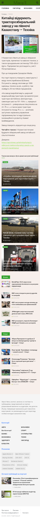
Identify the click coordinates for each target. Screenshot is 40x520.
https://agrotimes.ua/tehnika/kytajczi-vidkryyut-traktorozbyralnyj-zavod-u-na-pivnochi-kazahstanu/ (18, 145)
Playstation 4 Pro (8, 465)
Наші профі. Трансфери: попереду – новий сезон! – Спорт (24, 351)
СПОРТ (23, 430)
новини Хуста (20, 468)
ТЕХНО (10, 14)
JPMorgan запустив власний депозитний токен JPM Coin (23, 312)
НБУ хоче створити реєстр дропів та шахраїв (24, 294)
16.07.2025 (16, 366)
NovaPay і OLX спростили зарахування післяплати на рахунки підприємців (25, 284)
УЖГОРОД (16, 8)
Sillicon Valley (22, 465)
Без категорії (6, 430)
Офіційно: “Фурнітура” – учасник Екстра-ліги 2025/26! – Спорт (24, 380)
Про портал (5, 510)
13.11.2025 (15, 316)
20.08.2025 (16, 325)
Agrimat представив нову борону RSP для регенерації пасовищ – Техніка (19, 208)
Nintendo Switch (17, 461)
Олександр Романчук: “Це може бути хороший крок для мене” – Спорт (23, 361)
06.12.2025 (7, 240)
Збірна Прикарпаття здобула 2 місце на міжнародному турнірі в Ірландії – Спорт (24, 341)
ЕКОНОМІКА (6, 437)
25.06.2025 (16, 307)
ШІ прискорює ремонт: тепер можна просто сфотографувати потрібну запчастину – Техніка (18, 263)
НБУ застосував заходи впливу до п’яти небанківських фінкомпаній (25, 303)
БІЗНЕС (4, 434)
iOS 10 (27, 457)
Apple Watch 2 (8, 454)
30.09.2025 (16, 289)
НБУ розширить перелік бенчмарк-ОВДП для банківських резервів (25, 322)
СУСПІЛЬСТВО (26, 434)
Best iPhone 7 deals (22, 454)
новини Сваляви (8, 468)
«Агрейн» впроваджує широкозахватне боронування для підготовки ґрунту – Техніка (20, 178)
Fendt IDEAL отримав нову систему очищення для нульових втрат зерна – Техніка (20, 235)
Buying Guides (8, 457)
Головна (4, 14)
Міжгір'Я (20, 2)
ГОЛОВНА (5, 8)
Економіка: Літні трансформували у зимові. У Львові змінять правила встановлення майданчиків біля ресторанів (25, 481)
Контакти (25, 513)
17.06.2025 (16, 355)
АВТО (4, 427)
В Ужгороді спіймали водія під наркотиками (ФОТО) (24, 493)
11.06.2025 (16, 384)
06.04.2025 (16, 345)
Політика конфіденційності (10, 513)
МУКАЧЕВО (28, 8)
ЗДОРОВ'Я (5, 440)
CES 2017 (19, 457)
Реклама (15, 510)
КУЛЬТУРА (5, 444)
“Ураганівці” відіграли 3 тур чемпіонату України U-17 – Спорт (24, 371)
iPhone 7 (5, 461)
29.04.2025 (16, 298)
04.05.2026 (7, 184)
